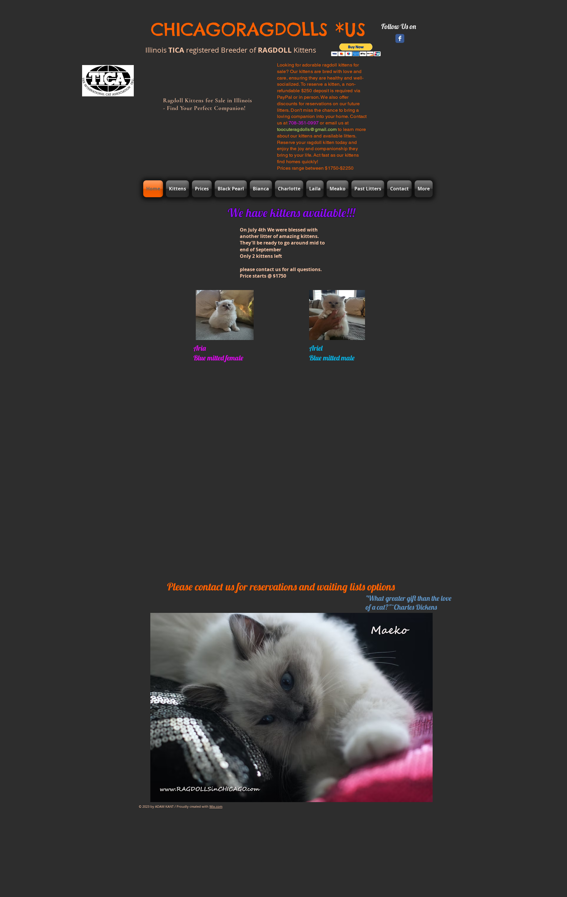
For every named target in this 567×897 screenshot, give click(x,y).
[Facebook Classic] (399, 38)
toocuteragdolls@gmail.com (307, 129)
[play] (450, 797)
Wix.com (215, 806)
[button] (356, 50)
